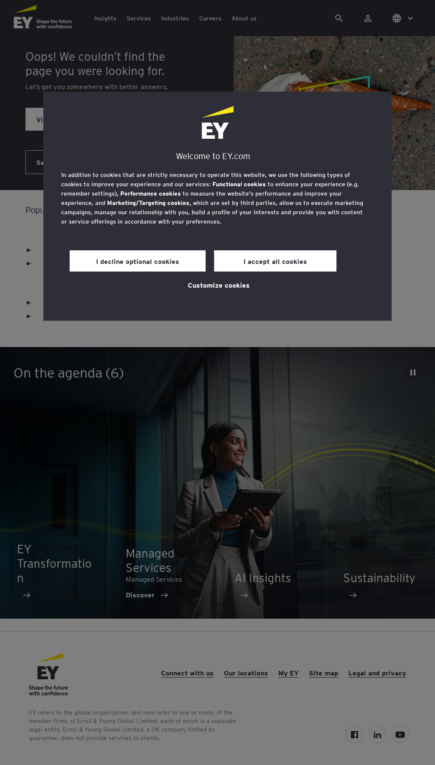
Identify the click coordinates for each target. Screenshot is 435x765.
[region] (217, 206)
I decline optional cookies (137, 261)
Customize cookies (219, 284)
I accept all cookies (275, 261)
